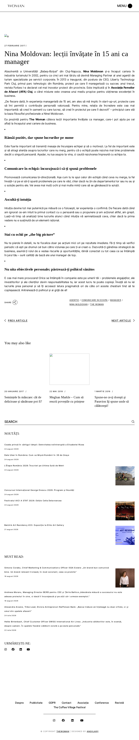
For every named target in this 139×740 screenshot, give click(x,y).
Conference (102, 702)
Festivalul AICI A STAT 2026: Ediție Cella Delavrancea (33, 500)
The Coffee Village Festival (70, 707)
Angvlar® (92, 731)
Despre (19, 702)
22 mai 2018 (56, 391)
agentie (74, 300)
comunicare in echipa (95, 300)
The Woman (97, 304)
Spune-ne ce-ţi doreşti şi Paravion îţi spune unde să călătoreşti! (112, 401)
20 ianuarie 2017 (14, 391)
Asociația (83, 702)
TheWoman (62, 731)
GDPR (52, 702)
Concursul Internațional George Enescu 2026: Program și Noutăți (39, 490)
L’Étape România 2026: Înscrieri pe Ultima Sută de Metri (34, 465)
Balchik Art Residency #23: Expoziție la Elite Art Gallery (34, 525)
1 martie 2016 (102, 391)
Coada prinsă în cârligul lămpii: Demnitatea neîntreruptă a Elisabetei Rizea (44, 444)
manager (115, 300)
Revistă (119, 702)
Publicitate (36, 702)
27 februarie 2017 (14, 46)
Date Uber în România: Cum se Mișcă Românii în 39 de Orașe (36, 455)
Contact (66, 702)
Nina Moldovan (79, 304)
